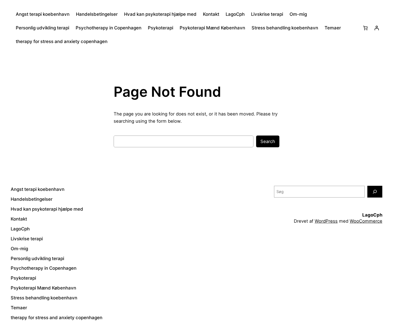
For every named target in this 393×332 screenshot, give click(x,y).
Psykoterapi (160, 27)
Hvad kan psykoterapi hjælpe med (160, 14)
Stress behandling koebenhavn (285, 27)
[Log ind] (376, 27)
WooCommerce (366, 221)
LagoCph (235, 14)
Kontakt (211, 14)
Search (267, 141)
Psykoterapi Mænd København (212, 27)
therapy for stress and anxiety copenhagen (61, 41)
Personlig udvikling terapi (42, 27)
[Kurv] (365, 27)
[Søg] (374, 191)
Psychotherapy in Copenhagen (108, 27)
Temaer (333, 27)
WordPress (326, 221)
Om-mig (298, 14)
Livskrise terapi (267, 14)
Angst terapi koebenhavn (43, 14)
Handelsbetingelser (97, 14)
